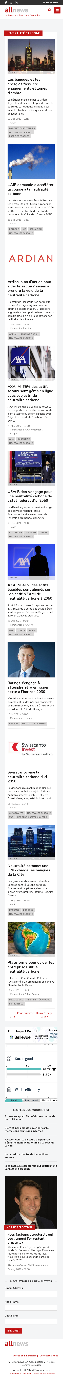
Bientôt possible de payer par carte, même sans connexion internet (27, 1129)
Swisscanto (16, 813)
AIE (24, 229)
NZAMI (32, 630)
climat (43, 532)
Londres (28, 910)
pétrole (14, 229)
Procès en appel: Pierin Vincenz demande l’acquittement (30, 1118)
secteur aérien (29, 334)
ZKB (11, 817)
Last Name (11, 1315)
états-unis (15, 532)
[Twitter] (10, 3)
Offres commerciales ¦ (25, 1355)
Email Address (14, 1288)
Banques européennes (22, 128)
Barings (13, 723)
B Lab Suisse (16, 999)
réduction (36, 229)
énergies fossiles (19, 136)
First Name (12, 1302)
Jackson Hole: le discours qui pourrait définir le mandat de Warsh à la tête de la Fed (29, 1142)
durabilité (23, 439)
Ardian (13, 334)
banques (14, 910)
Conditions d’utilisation (20, 1373)
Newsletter (52, 2)
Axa (11, 439)
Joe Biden (31, 532)
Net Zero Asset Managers (32, 817)
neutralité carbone (23, 33)
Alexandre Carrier (17, 1265)
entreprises (16, 1003)
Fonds (21, 630)
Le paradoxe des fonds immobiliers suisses (26, 1156)
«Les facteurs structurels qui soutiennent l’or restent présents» (31, 1167)
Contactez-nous (48, 1355)
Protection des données (44, 1373)
